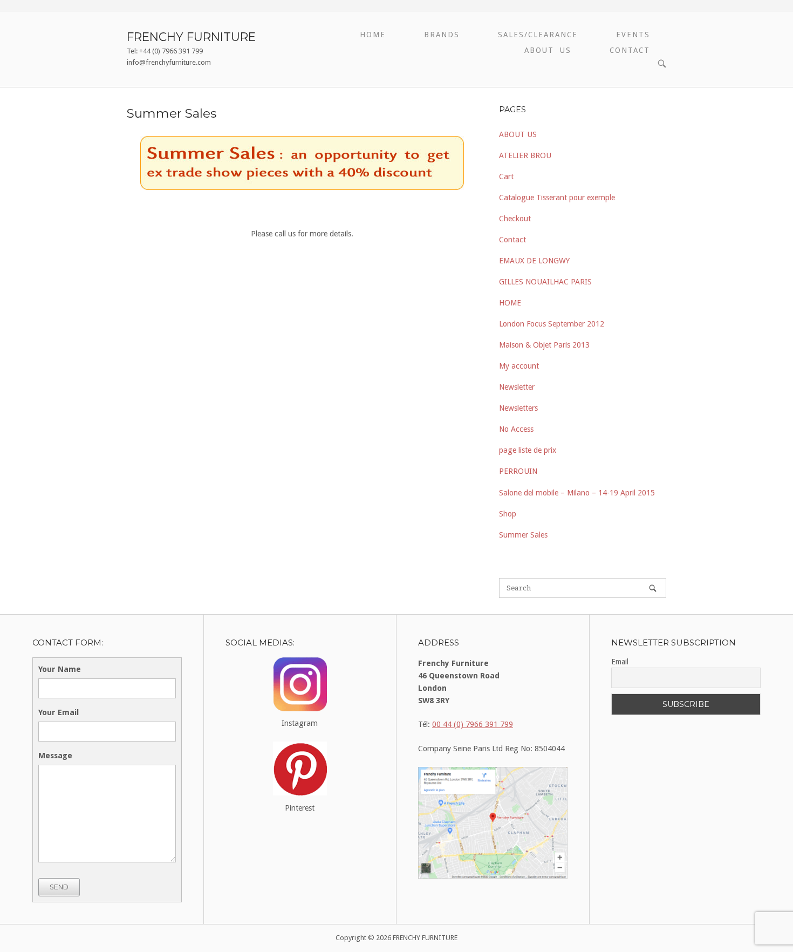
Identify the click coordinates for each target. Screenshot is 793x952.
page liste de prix (527, 450)
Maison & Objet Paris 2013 (544, 345)
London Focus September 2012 (551, 323)
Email (619, 661)
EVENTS (633, 34)
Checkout (515, 218)
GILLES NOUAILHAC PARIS (545, 281)
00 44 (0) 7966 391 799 (472, 724)
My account (519, 366)
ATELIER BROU (525, 155)
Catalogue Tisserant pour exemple (557, 197)
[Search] (652, 588)
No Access (516, 429)
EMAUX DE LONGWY (534, 260)
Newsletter (517, 387)
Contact (512, 239)
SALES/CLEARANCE (538, 34)
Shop (507, 513)
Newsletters (518, 408)
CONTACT (630, 50)
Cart (506, 176)
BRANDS (442, 34)
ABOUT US (547, 50)
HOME (373, 34)
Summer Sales (523, 535)
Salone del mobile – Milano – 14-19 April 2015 (577, 492)
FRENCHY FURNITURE (191, 37)
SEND (59, 887)
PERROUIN (518, 471)
